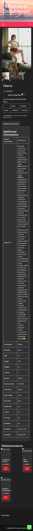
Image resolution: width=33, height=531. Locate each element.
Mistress (5, 117)
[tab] (11, 124)
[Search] (30, 24)
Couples (19, 115)
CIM (15, 115)
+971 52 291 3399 (20, 99)
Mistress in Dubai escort (16, 9)
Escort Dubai (5, 515)
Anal (12, 115)
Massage (24, 115)
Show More (6, 468)
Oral (10, 117)
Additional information (11, 124)
